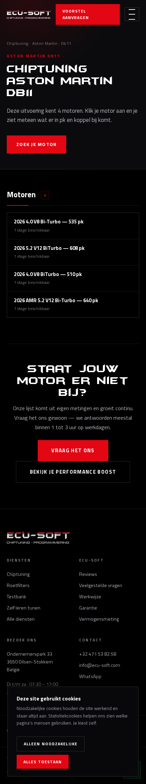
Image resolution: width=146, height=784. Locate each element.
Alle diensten (21, 619)
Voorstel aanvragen (75, 14)
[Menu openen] (132, 14)
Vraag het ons (73, 450)
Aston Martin (45, 43)
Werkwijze (90, 596)
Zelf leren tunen (23, 608)
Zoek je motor (36, 144)
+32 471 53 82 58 (97, 654)
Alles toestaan (42, 762)
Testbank (16, 596)
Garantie (88, 608)
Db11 (66, 43)
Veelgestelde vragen (100, 585)
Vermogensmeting (99, 619)
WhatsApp (90, 676)
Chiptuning (18, 43)
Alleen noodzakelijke (50, 744)
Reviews (88, 574)
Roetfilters (18, 585)
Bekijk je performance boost (73, 472)
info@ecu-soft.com (99, 665)
